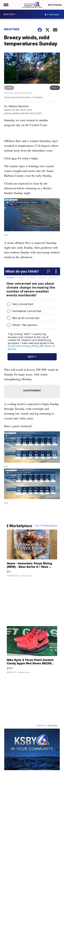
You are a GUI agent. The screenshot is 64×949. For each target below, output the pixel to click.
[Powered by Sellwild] (52, 725)
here (14, 158)
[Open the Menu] (6, 5)
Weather (11, 29)
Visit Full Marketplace (46, 526)
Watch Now (54, 5)
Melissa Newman (19, 106)
